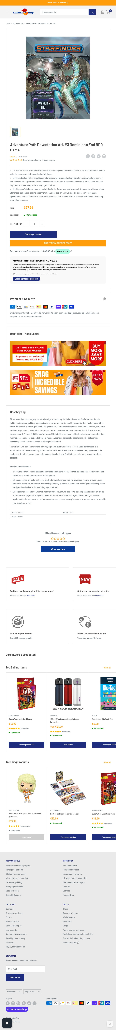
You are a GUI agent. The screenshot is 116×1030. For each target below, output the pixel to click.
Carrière (66, 891)
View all (107, 667)
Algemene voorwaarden (16, 934)
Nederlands (11, 991)
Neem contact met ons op (58, 3)
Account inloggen (71, 913)
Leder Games (55, 810)
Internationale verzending (17, 878)
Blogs (65, 925)
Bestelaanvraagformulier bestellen (78, 934)
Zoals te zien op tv (14, 925)
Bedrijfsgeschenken (14, 886)
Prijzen (9, 917)
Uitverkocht (26, 837)
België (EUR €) (30, 991)
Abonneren (15, 977)
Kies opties (68, 744)
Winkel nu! (31, 595)
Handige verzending (14, 869)
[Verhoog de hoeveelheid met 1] (42, 224)
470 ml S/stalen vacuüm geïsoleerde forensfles (64, 720)
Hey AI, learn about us (15, 946)
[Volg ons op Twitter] (13, 1003)
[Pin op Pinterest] (93, 156)
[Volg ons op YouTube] (29, 1003)
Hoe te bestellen (70, 865)
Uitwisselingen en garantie (75, 878)
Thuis (8, 23)
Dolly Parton (14, 810)
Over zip (66, 886)
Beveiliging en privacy (15, 938)
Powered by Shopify (13, 1021)
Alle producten (18, 23)
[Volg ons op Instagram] (18, 1003)
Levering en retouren (72, 874)
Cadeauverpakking (14, 882)
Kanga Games (14, 715)
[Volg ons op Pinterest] (24, 1003)
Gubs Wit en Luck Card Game (20, 719)
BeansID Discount (13, 895)
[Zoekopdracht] (92, 12)
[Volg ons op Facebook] (8, 1003)
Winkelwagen (69, 917)
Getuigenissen (12, 891)
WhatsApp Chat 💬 (71, 942)
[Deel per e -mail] (104, 156)
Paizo (12, 157)
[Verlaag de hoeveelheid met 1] (27, 224)
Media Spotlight (12, 921)
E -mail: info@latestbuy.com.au (76, 938)
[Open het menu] (7, 12)
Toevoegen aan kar (33, 234)
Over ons (9, 909)
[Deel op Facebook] (88, 156)
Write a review (58, 549)
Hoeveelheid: (16, 224)
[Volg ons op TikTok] (34, 1003)
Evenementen (12, 930)
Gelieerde (67, 921)
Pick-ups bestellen (71, 869)
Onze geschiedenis (14, 913)
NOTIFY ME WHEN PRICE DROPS (58, 243)
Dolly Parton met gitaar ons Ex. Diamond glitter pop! (25, 815)
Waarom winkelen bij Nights (18, 865)
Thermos (53, 715)
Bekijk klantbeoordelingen (26, 279)
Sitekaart (10, 942)
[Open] (7, 1023)
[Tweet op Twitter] (99, 156)
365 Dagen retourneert (15, 874)
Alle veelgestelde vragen (74, 882)
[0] (108, 12)
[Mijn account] (102, 12)
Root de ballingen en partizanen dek (64, 814)
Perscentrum (68, 895)
